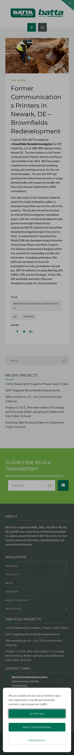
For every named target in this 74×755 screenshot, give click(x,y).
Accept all (37, 713)
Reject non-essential (37, 727)
